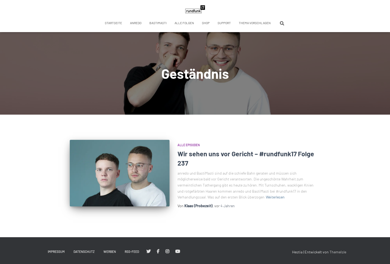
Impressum (56, 251)
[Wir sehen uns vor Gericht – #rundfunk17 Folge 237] (120, 173)
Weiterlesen (275, 197)
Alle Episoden (188, 145)
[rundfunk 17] (195, 9)
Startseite (113, 23)
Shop (206, 23)
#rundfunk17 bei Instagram (167, 251)
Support (224, 23)
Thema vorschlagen (255, 23)
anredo (135, 23)
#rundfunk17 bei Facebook (158, 251)
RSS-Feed (132, 251)
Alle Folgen (184, 23)
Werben (109, 251)
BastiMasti (158, 23)
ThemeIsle (338, 252)
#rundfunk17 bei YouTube (178, 251)
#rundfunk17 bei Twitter (148, 251)
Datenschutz (84, 251)
